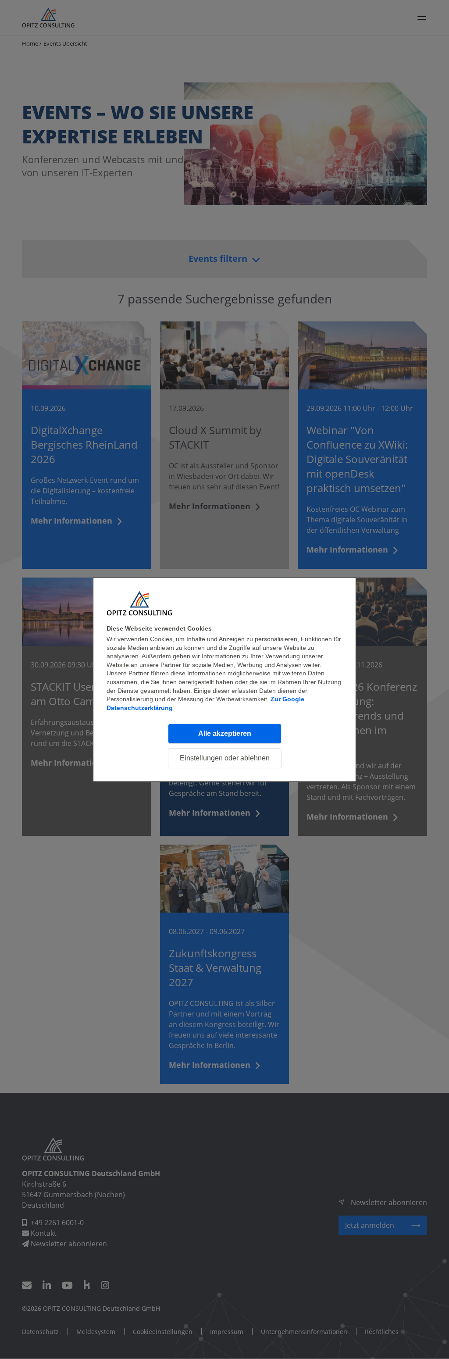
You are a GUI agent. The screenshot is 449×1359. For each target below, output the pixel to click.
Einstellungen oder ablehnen (225, 758)
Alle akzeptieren (224, 733)
